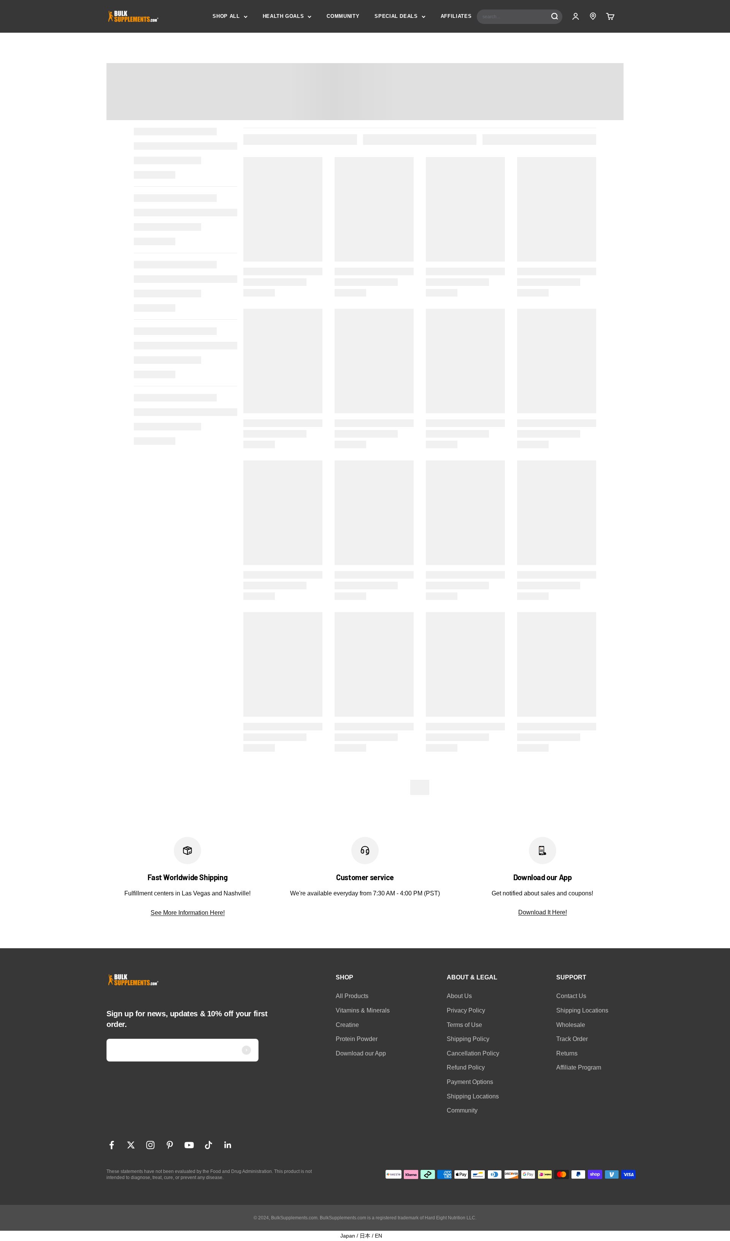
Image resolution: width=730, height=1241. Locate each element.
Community (462, 1110)
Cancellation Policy (473, 1053)
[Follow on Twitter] (131, 1145)
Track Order (572, 1039)
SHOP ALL (226, 16)
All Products (352, 996)
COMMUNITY (343, 16)
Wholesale (570, 1025)
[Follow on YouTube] (189, 1145)
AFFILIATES (456, 16)
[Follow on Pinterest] (170, 1145)
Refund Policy (466, 1067)
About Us (459, 996)
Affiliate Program (578, 1067)
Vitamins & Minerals (363, 1010)
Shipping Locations (473, 1096)
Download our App (361, 1053)
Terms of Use (464, 1025)
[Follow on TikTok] (208, 1145)
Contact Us (571, 996)
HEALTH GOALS (283, 16)
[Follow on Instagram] (150, 1145)
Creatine (347, 1025)
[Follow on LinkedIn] (228, 1145)
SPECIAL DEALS (396, 16)
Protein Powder (357, 1039)
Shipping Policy (468, 1039)
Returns (567, 1053)
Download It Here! (542, 912)
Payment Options (470, 1082)
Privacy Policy (466, 1010)
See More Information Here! (188, 912)
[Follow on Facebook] (111, 1145)
